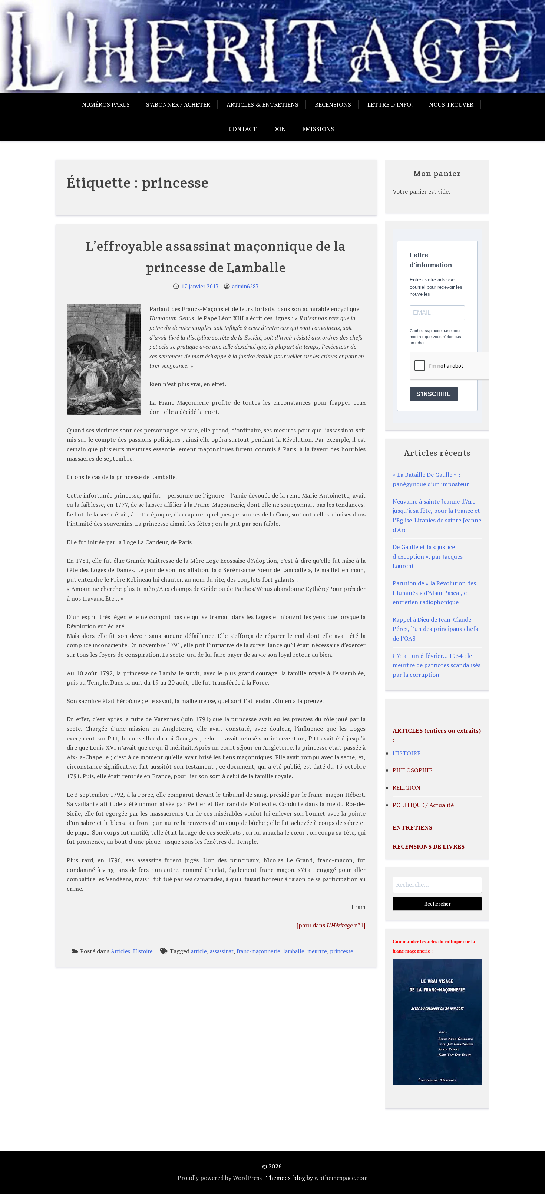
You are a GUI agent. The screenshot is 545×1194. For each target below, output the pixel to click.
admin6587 (245, 286)
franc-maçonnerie (258, 951)
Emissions (318, 129)
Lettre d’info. (390, 104)
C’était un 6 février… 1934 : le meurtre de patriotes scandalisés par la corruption (436, 665)
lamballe (293, 951)
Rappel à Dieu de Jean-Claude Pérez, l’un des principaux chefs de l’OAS (435, 628)
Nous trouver (451, 104)
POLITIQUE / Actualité (423, 805)
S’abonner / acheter (178, 104)
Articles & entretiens (262, 104)
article (199, 951)
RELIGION (406, 787)
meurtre (317, 951)
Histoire (143, 951)
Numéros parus (106, 104)
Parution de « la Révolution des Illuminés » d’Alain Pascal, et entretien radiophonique (434, 592)
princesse (341, 951)
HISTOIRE (406, 753)
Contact (243, 129)
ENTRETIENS (412, 827)
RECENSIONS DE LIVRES (429, 846)
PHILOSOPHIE (412, 770)
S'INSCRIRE (433, 394)
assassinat (222, 951)
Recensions (333, 104)
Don (279, 129)
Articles (120, 951)
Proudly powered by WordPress (220, 1178)
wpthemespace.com (341, 1178)
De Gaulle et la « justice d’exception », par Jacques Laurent (428, 556)
